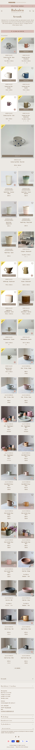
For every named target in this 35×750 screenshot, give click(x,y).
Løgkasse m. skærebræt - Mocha (26, 311)
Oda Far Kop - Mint (9, 657)
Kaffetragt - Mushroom (9, 281)
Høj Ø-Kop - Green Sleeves (26, 192)
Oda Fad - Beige (26, 571)
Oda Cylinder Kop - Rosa (9, 571)
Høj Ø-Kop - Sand (8, 252)
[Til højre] (33, 6)
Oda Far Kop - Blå (8, 629)
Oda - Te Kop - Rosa (26, 397)
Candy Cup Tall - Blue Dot (8, 58)
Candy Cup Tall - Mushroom (26, 116)
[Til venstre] (2, 6)
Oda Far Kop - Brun (26, 629)
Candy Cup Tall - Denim (26, 87)
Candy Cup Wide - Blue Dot (17, 162)
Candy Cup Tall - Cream (9, 87)
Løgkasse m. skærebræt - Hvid (8, 311)
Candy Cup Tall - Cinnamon (26, 58)
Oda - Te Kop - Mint (9, 397)
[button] (30, 11)
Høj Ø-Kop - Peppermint (9, 223)
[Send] (33, 728)
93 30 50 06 (8, 707)
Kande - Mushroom (26, 281)
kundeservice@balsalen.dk (7, 711)
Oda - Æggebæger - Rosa (9, 455)
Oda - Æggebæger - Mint (26, 426)
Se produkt (15, 51)
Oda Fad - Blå (8, 600)
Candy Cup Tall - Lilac (8, 115)
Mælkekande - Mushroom (9, 369)
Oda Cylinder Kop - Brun (26, 513)
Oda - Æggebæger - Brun (9, 426)
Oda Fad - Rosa (26, 600)
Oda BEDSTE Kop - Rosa (26, 484)
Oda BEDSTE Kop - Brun (26, 455)
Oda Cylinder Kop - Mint (26, 542)
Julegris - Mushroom (26, 251)
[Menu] (1, 11)
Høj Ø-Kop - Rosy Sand (26, 222)
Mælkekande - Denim (26, 339)
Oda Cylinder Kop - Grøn (9, 542)
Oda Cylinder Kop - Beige (9, 513)
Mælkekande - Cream (8, 339)
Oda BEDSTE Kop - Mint (9, 484)
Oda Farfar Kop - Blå (26, 657)
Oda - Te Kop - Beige (26, 368)
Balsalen (15, 745)
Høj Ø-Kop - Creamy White (9, 192)
